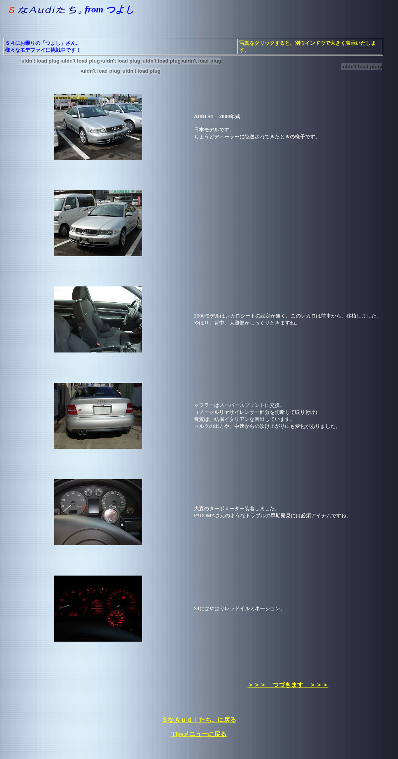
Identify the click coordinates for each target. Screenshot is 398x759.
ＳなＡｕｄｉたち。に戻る (199, 719)
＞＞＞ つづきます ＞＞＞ (288, 684)
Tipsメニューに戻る (199, 734)
